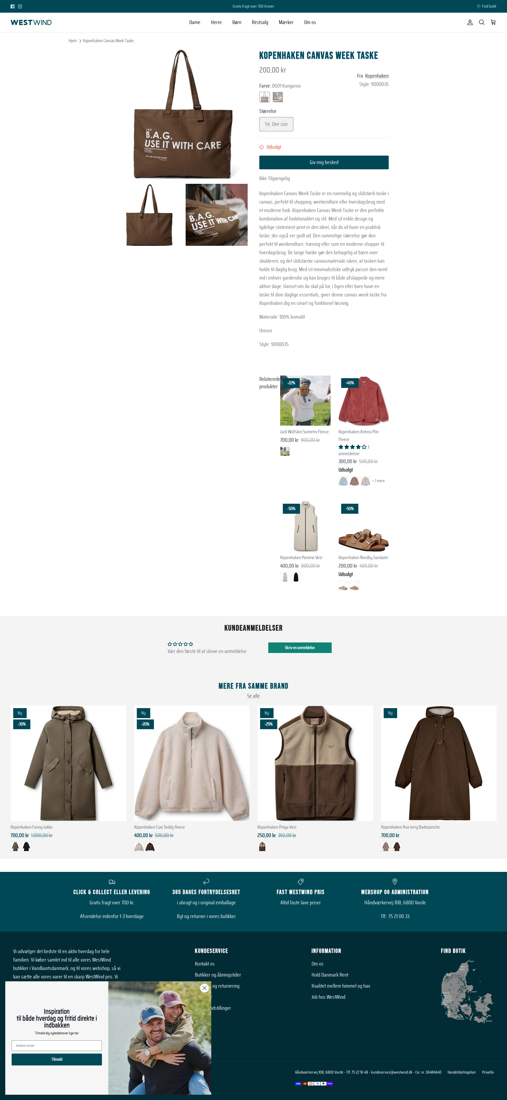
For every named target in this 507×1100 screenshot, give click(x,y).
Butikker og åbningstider (218, 975)
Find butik (489, 6)
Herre (216, 22)
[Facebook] (13, 6)
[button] (353, 447)
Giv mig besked (324, 162)
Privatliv (488, 1072)
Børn (236, 22)
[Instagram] (20, 6)
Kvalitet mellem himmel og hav (341, 986)
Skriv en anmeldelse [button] (300, 648)
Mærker (286, 22)
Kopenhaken (377, 76)
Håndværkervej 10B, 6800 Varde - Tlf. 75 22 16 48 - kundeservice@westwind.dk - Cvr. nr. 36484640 (368, 1072)
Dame (194, 22)
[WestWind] (31, 22)
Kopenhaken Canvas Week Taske (108, 41)
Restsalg (260, 22)
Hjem (73, 41)
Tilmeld (56, 1059)
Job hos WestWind (328, 997)
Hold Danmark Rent (330, 975)
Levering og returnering (217, 986)
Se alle (253, 696)
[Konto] (469, 22)
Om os (310, 22)
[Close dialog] (204, 988)
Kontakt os (205, 964)
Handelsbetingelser (462, 1072)
